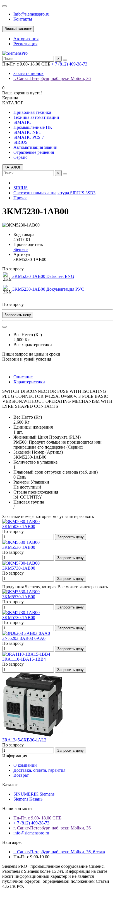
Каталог (10, 784)
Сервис (20, 157)
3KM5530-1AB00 (18, 547)
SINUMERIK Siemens (33, 794)
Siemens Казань (27, 799)
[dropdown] (4, 6)
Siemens (20, 249)
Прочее (20, 197)
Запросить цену (17, 315)
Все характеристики (32, 344)
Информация (14, 755)
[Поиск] (65, 60)
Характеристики (29, 381)
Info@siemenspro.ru (31, 14)
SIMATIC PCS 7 (28, 137)
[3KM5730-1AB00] (21, 563)
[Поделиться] (4, 327)
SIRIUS (20, 142)
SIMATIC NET (27, 132)
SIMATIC (22, 122)
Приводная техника (32, 112)
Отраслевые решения (33, 152)
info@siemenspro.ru (31, 833)
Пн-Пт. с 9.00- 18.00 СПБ (37, 818)
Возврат (21, 775)
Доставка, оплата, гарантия (39, 770)
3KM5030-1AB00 (18, 526)
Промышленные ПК (32, 127)
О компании (25, 765)
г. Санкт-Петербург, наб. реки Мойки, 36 (52, 78)
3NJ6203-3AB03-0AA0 (23, 638)
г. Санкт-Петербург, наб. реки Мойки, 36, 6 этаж (59, 851)
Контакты (22, 19)
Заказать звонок (28, 73)
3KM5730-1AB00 (18, 568)
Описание (23, 376)
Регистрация (25, 43)
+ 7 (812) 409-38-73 (69, 64)
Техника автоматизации (36, 117)
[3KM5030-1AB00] (21, 521)
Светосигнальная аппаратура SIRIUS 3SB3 (54, 192)
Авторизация (26, 38)
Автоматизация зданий (35, 147)
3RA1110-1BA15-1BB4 (24, 659)
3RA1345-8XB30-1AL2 (24, 740)
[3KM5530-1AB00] (21, 542)
